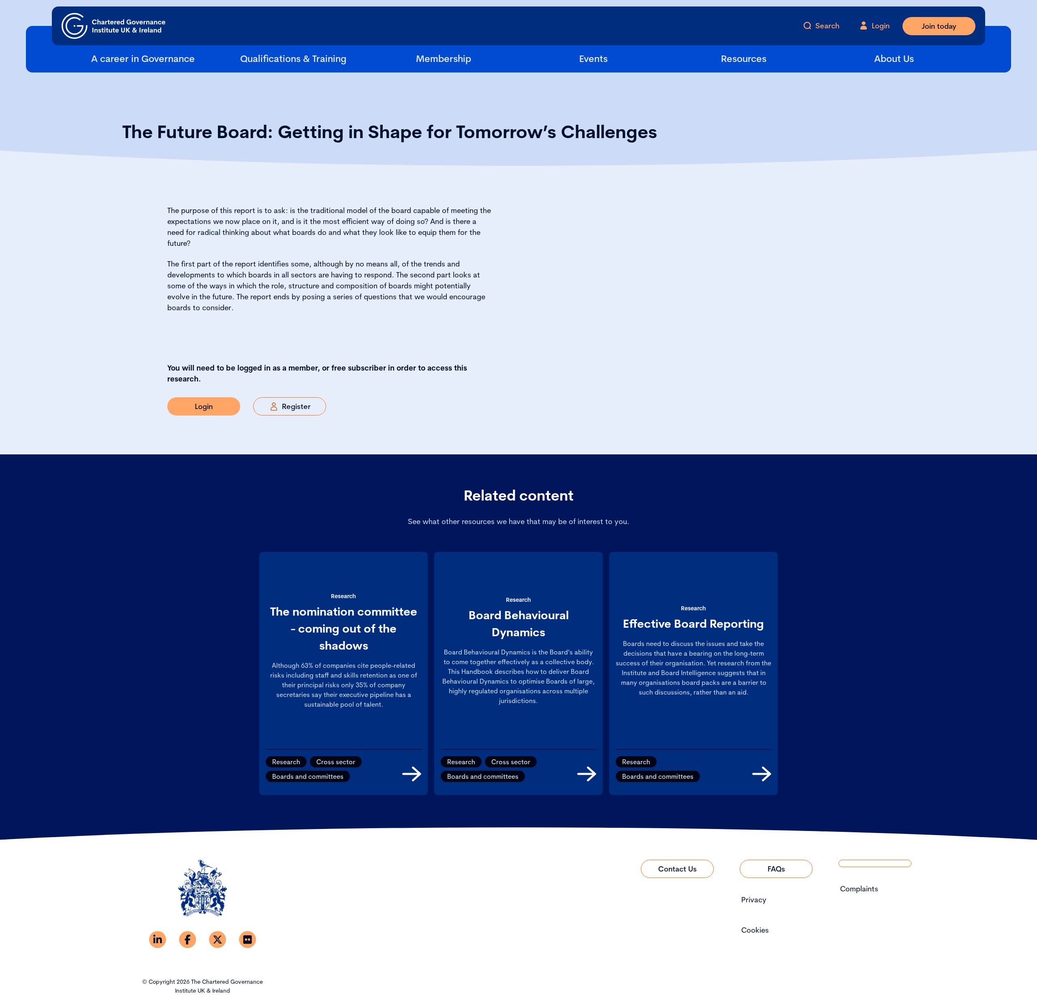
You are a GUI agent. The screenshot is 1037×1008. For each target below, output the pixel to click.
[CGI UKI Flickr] (247, 939)
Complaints (859, 888)
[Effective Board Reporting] (761, 774)
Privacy (753, 899)
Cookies (755, 930)
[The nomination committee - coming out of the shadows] (411, 774)
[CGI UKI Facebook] (187, 939)
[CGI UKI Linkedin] (157, 939)
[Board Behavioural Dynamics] (586, 774)
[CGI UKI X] (217, 939)
